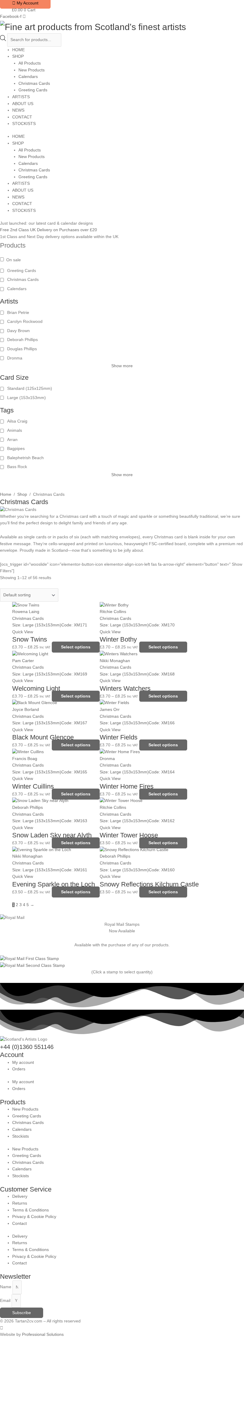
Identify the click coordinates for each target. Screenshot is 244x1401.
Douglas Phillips (22, 349)
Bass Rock (17, 467)
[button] (26, 1373)
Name (6, 1287)
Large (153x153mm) (26, 397)
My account (23, 1062)
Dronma (14, 358)
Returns (19, 1203)
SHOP (18, 56)
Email (6, 1300)
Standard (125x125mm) (29, 388)
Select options (75, 647)
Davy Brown (18, 331)
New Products (31, 70)
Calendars (28, 76)
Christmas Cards (34, 83)
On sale (13, 260)
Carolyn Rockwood (25, 321)
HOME (18, 50)
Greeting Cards (32, 90)
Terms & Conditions (30, 1210)
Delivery (19, 1196)
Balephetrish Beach (25, 458)
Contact (19, 1223)
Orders (18, 1069)
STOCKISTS (24, 123)
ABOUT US (22, 103)
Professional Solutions (43, 1334)
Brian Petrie (18, 312)
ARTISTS (21, 97)
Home (5, 494)
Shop (22, 494)
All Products (29, 63)
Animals (14, 430)
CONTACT (22, 117)
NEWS (18, 110)
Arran (12, 439)
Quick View (22, 632)
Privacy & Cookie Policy (34, 1216)
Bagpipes (16, 448)
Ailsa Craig (17, 421)
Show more (122, 366)
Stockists (20, 1136)
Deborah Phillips (22, 339)
